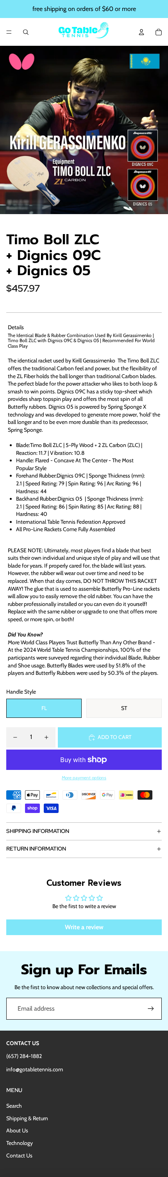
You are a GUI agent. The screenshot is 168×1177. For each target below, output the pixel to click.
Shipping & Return (27, 1118)
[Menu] (9, 32)
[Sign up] (150, 1008)
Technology (19, 1142)
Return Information (36, 848)
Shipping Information (37, 831)
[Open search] (25, 32)
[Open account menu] (141, 32)
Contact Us (19, 1155)
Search (14, 1105)
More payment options (84, 777)
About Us (17, 1130)
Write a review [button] (84, 927)
